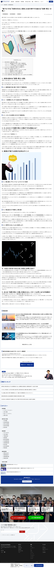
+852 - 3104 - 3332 (16, 565)
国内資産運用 (6, 439)
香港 (31, 546)
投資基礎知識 (5, 14)
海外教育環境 (6, 422)
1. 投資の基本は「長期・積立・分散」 (10, 62)
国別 (32, 1)
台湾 (31, 550)
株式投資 (5, 444)
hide (20, 59)
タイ (31, 549)
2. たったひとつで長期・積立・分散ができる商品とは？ (13, 67)
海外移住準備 (6, 425)
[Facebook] (4, 552)
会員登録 (51, 1)
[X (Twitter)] (2, 552)
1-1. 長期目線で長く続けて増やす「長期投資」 (15, 63)
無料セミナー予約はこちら (27, 364)
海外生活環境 (6, 424)
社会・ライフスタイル (7, 413)
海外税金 (5, 427)
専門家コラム (37, 1)
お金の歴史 (5, 434)
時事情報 (22, 1)
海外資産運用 (12, 14)
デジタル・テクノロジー (7, 410)
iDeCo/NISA (6, 432)
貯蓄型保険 (5, 458)
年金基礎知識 (6, 441)
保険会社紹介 (6, 453)
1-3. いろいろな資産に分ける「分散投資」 (14, 65)
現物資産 (5, 447)
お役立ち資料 (4, 461)
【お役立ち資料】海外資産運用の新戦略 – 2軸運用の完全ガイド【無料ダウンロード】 (20, 468)
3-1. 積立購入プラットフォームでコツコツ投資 (15, 69)
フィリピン (32, 556)
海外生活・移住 (28, 1)
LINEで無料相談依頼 (36, 517)
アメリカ (31, 558)
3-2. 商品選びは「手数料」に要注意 (13, 70)
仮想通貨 (5, 437)
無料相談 (44, 547)
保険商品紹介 (6, 454)
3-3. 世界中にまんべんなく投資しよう (14, 72)
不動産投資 (5, 436)
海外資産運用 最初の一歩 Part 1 (12, 464)
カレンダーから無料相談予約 (18, 517)
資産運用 (12, 1)
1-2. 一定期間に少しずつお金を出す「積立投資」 (16, 64)
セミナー (42, 1)
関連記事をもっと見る (27, 344)
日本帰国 (5, 420)
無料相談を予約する (27, 481)
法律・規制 (5, 412)
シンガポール (32, 547)
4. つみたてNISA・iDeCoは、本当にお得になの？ (12, 73)
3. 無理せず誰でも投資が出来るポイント (11, 68)
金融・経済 (5, 415)
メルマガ (44, 550)
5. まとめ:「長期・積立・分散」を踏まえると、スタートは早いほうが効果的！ (17, 74)
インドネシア (32, 555)
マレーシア (32, 553)
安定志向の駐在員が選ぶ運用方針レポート (14, 471)
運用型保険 (17, 1)
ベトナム (31, 552)
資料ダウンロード (45, 549)
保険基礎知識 (6, 456)
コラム (19, 552)
